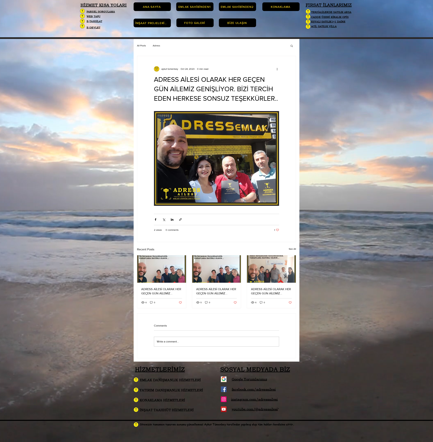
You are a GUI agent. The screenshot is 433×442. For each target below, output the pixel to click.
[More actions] (277, 69)
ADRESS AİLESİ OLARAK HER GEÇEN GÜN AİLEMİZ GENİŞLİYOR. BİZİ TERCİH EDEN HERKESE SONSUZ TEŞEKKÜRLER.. (161, 291)
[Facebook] (223, 389)
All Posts (141, 45)
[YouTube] (223, 409)
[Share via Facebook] (155, 219)
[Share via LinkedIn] (172, 219)
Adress (156, 45)
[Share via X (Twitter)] (163, 219)
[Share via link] (180, 219)
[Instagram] (223, 399)
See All (292, 248)
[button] (291, 45)
